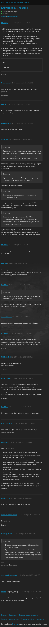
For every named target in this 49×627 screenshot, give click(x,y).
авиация (3, 16)
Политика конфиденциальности (32, 619)
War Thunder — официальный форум (15, 2)
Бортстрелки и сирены (14, 8)
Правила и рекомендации (28, 615)
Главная (4, 615)
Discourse (15, 624)
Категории (13, 615)
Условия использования (10, 619)
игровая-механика (12, 16)
